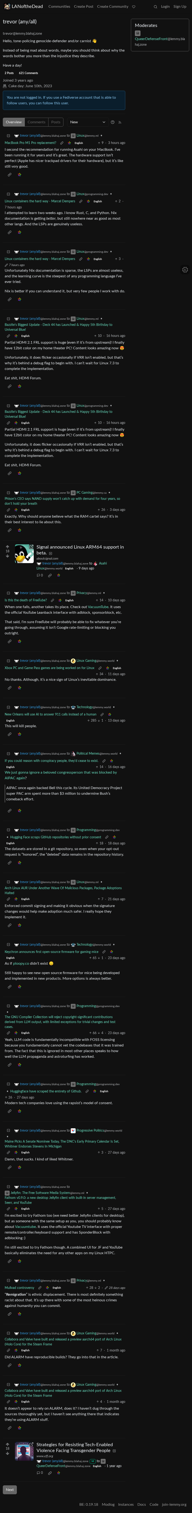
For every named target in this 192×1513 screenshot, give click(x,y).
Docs (141, 1504)
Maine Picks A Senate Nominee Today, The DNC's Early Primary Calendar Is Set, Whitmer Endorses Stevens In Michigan (62, 1144)
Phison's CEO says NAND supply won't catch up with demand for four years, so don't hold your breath (62, 501)
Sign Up (180, 6)
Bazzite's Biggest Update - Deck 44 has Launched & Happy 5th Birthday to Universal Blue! (58, 327)
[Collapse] (8, 135)
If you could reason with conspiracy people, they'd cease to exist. (51, 761)
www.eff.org (45, 1456)
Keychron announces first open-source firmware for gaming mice (51, 952)
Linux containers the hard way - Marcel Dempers (40, 201)
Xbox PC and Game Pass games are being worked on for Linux (49, 668)
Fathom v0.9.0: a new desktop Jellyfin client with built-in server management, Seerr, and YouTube (60, 1200)
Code (154, 1504)
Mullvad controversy (19, 1288)
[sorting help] (112, 122)
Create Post (83, 6)
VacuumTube (98, 607)
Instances (126, 1504)
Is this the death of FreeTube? (26, 600)
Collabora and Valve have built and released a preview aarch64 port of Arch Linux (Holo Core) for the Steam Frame (63, 1342)
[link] (69, 143)
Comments (36, 122)
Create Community (112, 6)
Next (10, 1490)
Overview (14, 122)
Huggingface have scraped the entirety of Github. (45, 1091)
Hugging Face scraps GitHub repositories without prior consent (55, 837)
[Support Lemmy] (133, 6)
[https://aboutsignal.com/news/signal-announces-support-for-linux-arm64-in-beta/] (24, 553)
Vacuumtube (25, 1227)
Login (165, 6)
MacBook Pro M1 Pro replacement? (30, 143)
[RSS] (120, 122)
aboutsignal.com (47, 558)
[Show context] (62, 143)
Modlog (108, 1504)
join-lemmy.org (174, 1504)
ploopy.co (21, 963)
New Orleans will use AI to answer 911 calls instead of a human (50, 714)
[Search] (155, 6)
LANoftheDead (27, 6)
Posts (55, 122)
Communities (59, 6)
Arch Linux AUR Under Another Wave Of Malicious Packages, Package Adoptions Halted (63, 891)
